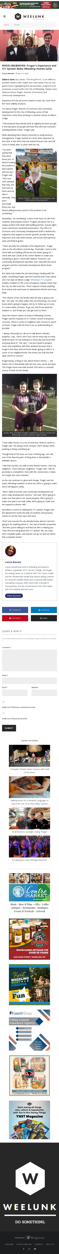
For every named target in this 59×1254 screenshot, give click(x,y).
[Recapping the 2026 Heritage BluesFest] (29, 847)
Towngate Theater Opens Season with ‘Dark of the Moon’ (29, 771)
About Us (50, 1244)
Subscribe (9, 1244)
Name (5, 675)
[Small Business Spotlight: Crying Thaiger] (29, 818)
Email (5, 687)
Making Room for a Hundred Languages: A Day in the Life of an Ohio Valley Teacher (29, 802)
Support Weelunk (24, 1244)
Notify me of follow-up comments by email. (19, 707)
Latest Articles (29, 740)
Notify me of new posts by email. (14, 718)
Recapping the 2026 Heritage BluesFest (29, 860)
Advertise (39, 1244)
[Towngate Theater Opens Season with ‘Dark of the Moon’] (29, 756)
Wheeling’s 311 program (41, 279)
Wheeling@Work (34, 79)
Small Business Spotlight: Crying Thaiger (29, 831)
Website (35, 687)
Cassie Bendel (8, 73)
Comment (6, 647)
